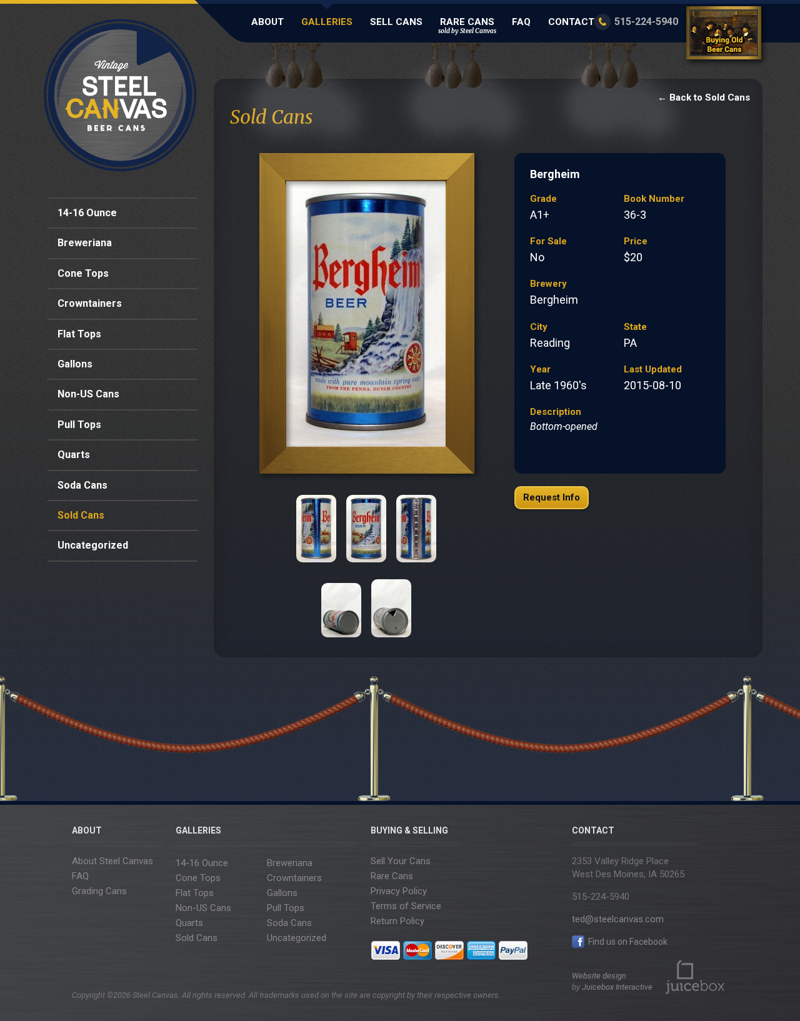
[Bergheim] (366, 316)
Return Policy (397, 921)
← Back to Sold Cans (704, 97)
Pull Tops (79, 425)
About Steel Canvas (112, 861)
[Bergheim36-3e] (341, 603)
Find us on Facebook (627, 942)
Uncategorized (93, 545)
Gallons (75, 364)
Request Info (551, 497)
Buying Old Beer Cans (725, 35)
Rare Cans (467, 25)
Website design (599, 975)
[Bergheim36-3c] (366, 528)
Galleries (326, 21)
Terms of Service (406, 906)
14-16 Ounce (87, 213)
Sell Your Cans (401, 861)
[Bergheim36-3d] (416, 528)
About (267, 21)
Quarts (74, 455)
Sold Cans (81, 515)
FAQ (521, 21)
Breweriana (85, 243)
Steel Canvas (120, 95)
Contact (571, 21)
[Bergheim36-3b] (316, 528)
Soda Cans (83, 485)
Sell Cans (396, 21)
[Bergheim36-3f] (391, 603)
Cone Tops (83, 273)
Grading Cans (99, 891)
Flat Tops (79, 334)
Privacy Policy (399, 891)
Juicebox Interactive (617, 987)
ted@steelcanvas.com (618, 919)
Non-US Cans (88, 394)
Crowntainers (90, 303)
